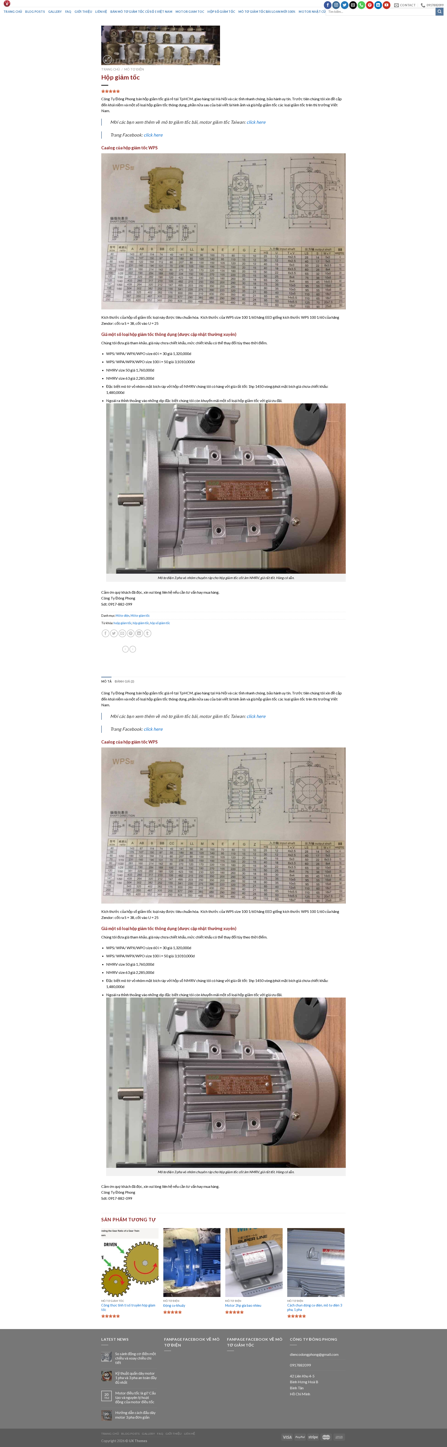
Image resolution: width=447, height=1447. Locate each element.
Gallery (55, 11)
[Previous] (101, 1278)
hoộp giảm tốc (123, 623)
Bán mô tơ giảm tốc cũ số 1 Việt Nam (141, 11)
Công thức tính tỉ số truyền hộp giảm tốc (128, 1307)
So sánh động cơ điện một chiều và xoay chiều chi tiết (135, 1358)
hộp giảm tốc (141, 623)
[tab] (106, 681)
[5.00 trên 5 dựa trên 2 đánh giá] (223, 91)
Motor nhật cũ (312, 11)
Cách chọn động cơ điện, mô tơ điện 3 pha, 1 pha (314, 1307)
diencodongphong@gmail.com (314, 1354)
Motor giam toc (190, 11)
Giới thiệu (83, 11)
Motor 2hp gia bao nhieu (243, 1305)
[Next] (344, 1278)
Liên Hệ (101, 11)
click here (256, 122)
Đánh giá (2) (124, 681)
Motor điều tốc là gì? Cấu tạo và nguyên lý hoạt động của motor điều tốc (135, 1397)
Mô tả (106, 681)
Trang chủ (12, 11)
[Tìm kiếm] (440, 12)
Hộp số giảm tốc (221, 11)
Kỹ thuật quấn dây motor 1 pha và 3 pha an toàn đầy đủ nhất (136, 1377)
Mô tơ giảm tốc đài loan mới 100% (266, 11)
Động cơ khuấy (174, 1305)
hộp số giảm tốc (160, 623)
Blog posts (35, 11)
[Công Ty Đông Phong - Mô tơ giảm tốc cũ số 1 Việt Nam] (10, 3)
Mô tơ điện (134, 69)
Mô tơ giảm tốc (140, 615)
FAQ (68, 11)
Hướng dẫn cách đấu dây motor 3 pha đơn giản (135, 1414)
